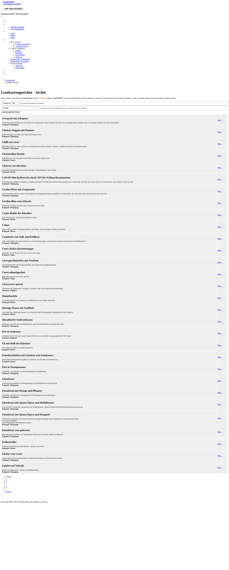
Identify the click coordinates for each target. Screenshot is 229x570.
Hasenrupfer (10, 20)
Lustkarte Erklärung (22, 44)
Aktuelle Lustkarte (17, 27)
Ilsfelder (18, 51)
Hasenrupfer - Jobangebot (20, 59)
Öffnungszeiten (68, 528)
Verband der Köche (126, 536)
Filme (12, 38)
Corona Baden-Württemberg (130, 532)
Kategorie (6, 103)
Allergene (19, 66)
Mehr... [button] (220, 120)
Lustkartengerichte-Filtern (10, 112)
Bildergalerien (67, 540)
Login (179, 536)
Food (12, 33)
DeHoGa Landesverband (128, 528)
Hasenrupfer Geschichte (19, 61)
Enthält (5, 108)
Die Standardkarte (17, 29)
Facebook (8, 544)
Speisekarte (66, 519)
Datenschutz (182, 528)
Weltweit (18, 57)
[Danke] (25, 561)
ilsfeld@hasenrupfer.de (13, 519)
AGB (179, 519)
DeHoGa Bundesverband (129, 524)
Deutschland (20, 55)
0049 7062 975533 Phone (14, 528)
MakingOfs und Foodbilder (72, 536)
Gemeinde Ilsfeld (125, 519)
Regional (18, 53)
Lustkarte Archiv (21, 46)
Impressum (181, 524)
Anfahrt (65, 532)
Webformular (9, 524)
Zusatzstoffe (19, 68)
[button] (7, 2)
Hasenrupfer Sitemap (185, 540)
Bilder (12, 36)
